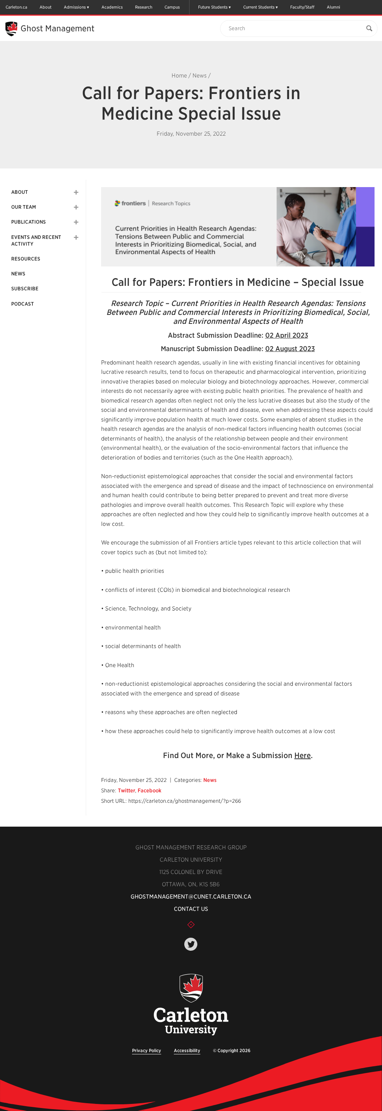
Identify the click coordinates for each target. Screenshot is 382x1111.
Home (179, 75)
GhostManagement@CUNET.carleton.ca (191, 896)
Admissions (75, 7)
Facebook (150, 790)
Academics (112, 7)
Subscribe (24, 288)
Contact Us (191, 909)
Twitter (126, 790)
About (45, 7)
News (199, 75)
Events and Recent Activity (36, 240)
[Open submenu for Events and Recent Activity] (76, 237)
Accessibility (187, 1050)
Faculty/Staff (302, 7)
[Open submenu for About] (76, 192)
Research (143, 7)
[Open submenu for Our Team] (76, 207)
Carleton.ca (16, 7)
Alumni (333, 7)
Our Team (23, 207)
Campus (172, 7)
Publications (28, 222)
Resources (25, 259)
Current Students (259, 7)
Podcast (22, 304)
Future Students (213, 7)
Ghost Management (57, 28)
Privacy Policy (146, 1050)
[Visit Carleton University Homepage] (191, 1005)
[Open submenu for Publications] (76, 222)
